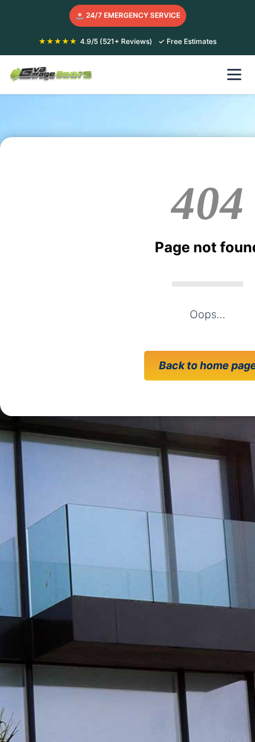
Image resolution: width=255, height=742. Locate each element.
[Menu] (234, 74)
